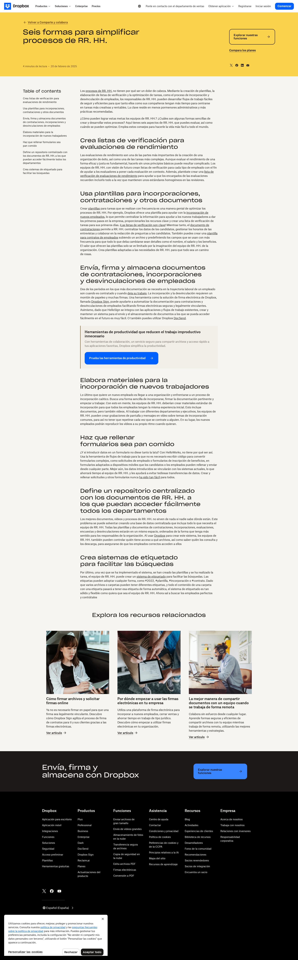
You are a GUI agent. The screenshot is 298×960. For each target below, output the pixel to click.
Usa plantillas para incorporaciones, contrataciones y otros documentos (43, 110)
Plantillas (47, 860)
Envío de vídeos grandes (127, 829)
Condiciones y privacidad (163, 831)
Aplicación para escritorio (57, 819)
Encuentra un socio (196, 872)
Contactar (155, 825)
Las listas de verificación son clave (143, 225)
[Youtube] (59, 891)
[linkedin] (242, 65)
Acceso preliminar (52, 854)
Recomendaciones (195, 854)
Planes (81, 866)
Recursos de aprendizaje (163, 864)
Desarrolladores (194, 842)
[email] (248, 65)
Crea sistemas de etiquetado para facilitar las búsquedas (42, 171)
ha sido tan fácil (149, 477)
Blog (187, 819)
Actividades (191, 825)
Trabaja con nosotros (232, 825)
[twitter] (231, 65)
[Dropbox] (18, 6)
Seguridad (48, 848)
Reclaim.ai (84, 860)
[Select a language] (139, 6)
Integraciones (50, 831)
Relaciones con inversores (235, 831)
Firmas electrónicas (124, 869)
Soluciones (48, 842)
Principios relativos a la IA (164, 852)
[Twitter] (44, 891)
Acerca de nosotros (231, 819)
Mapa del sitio (157, 858)
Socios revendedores (197, 860)
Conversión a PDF (123, 875)
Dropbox (159, 535)
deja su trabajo (137, 293)
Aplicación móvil (51, 825)
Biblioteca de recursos (198, 836)
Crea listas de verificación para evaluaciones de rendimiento (41, 100)
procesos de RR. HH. (99, 91)
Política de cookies (160, 836)
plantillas (94, 208)
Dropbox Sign (100, 301)
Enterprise (84, 836)
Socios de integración (197, 866)
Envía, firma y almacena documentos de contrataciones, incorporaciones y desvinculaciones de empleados (44, 122)
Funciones (48, 836)
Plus (80, 819)
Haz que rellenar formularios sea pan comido (42, 143)
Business (83, 831)
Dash (81, 842)
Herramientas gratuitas (55, 866)
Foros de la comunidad (198, 848)
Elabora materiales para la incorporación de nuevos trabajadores (45, 133)
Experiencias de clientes (199, 831)
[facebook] (237, 65)
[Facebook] (51, 891)
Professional (85, 825)
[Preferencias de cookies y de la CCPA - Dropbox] (56, 935)
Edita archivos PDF (124, 863)
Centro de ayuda (158, 819)
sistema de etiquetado (151, 576)
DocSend (180, 318)
